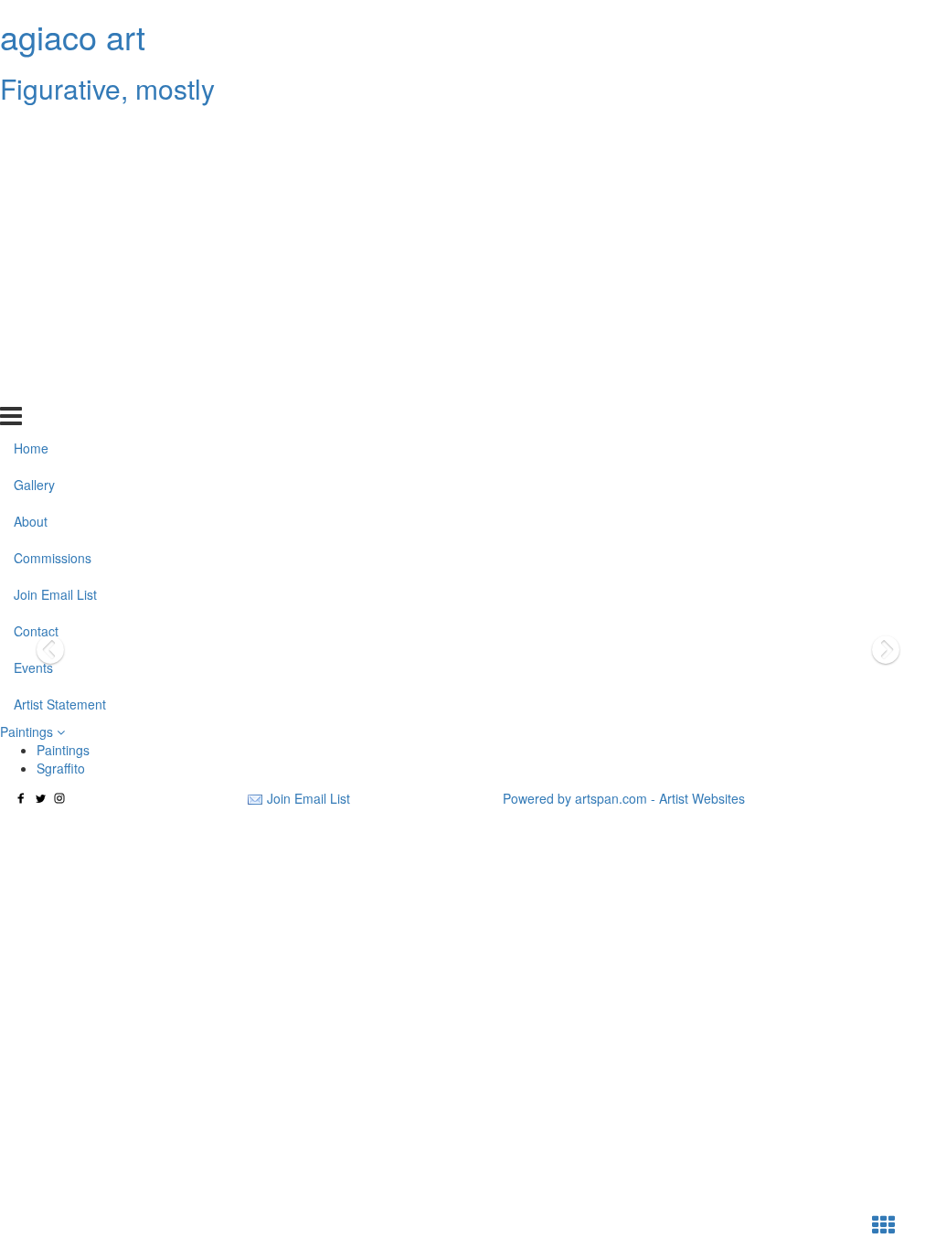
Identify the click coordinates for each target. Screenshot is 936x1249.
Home (31, 131)
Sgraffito (61, 768)
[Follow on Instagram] (59, 798)
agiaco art (72, 36)
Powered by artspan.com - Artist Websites (624, 798)
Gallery (34, 167)
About (31, 204)
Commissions (52, 240)
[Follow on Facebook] (21, 798)
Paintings (28, 731)
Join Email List (55, 277)
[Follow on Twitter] (40, 798)
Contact (36, 313)
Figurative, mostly (107, 88)
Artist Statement (60, 386)
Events (33, 350)
